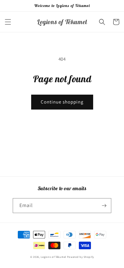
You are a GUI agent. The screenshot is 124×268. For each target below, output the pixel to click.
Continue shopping (62, 102)
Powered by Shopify (80, 256)
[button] (8, 22)
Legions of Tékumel (53, 256)
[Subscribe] (104, 205)
